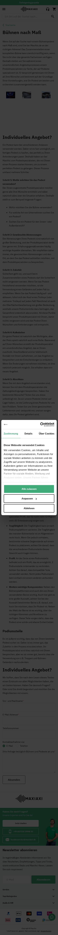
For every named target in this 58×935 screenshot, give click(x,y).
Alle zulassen (29, 488)
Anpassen (27, 498)
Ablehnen (29, 508)
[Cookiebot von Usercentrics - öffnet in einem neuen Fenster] (41, 424)
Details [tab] (28, 433)
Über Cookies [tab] (46, 433)
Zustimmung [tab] (11, 433)
